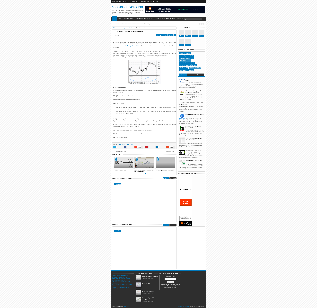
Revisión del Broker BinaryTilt (193, 150)
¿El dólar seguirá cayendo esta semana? (193, 161)
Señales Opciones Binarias (187, 70)
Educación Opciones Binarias (125, 144)
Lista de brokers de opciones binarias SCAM (193, 127)
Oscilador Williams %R (120, 170)
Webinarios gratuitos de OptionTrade (164, 170)
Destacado (200, 75)
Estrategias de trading (185, 65)
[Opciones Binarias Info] (114, 18)
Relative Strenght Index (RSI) (131, 46)
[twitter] (198, 1)
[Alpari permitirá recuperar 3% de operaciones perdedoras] (182, 93)
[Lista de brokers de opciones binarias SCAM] (182, 128)
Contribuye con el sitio (146, 1)
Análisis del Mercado (185, 53)
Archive (191, 75)
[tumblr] (201, 1)
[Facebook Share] (128, 147)
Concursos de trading (185, 60)
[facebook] (193, 1)
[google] (195, 1)
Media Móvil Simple (147, 284)
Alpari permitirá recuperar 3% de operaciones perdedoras (194, 91)
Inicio (129, 1)
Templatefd (126, 306)
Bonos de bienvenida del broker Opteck (193, 79)
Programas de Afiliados (167, 18)
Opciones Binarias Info (127, 7)
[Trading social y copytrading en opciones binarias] (182, 140)
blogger (165, 178)
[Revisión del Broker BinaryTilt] (182, 152)
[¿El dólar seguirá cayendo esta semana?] (182, 162)
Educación (139, 18)
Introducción (135, 1)
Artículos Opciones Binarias (187, 56)
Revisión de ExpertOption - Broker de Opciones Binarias (194, 115)
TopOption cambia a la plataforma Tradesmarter (121, 282)
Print (165, 35)
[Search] (203, 19)
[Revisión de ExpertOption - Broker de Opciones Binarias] (182, 117)
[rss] (203, 1)
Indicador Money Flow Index (130, 31)
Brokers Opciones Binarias (126, 18)
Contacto (155, 1)
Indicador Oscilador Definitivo (150, 276)
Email (170, 35)
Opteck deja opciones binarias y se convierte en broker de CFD (136, 23)
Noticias (194, 65)
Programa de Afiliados (195, 67)
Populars (183, 75)
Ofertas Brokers (184, 67)
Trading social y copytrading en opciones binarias (193, 139)
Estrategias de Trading (151, 18)
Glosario (180, 18)
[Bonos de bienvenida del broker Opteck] (182, 81)
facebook (173, 178)
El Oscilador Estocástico (148, 291)
